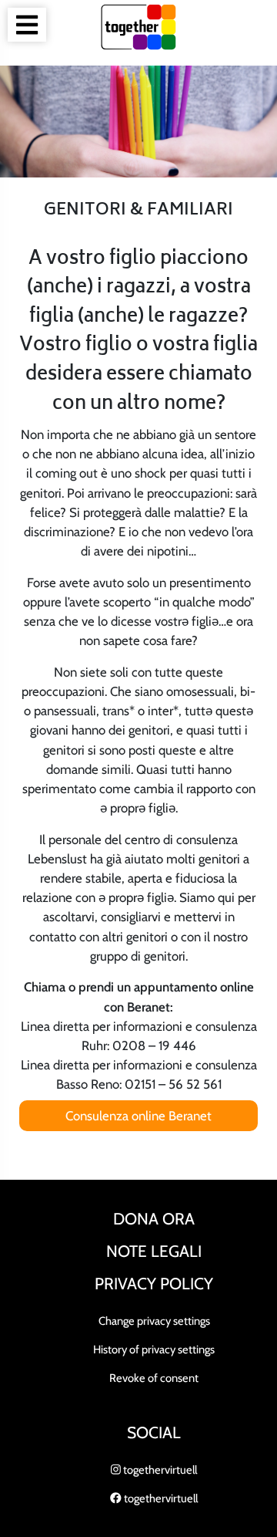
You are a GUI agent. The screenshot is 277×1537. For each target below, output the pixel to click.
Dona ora (154, 1218)
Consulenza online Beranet (138, 1115)
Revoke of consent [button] (154, 1378)
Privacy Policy (154, 1283)
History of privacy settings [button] (154, 1349)
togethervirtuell (159, 1470)
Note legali (154, 1251)
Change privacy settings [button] (154, 1321)
